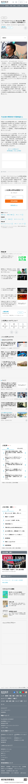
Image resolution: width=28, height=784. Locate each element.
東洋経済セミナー (18, 738)
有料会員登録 (14, 201)
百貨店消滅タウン (9, 523)
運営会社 (3, 766)
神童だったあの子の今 (10, 541)
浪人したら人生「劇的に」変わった (13, 513)
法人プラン (3, 755)
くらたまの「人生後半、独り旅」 (12, 520)
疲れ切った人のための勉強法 (15, 592)
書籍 (14, 698)
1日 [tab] (8, 509)
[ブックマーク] (25, 27)
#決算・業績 (9, 214)
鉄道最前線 (7, 538)
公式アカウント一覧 (16, 766)
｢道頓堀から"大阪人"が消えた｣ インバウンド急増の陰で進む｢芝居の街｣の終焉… (14, 464)
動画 (23, 5)
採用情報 (8, 766)
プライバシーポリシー (19, 768)
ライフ (4, 17)
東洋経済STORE (4, 723)
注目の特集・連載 (7, 552)
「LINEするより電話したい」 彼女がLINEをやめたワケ (8, 256)
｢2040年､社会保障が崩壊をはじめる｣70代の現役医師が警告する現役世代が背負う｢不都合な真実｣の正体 (9, 405)
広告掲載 (24, 766)
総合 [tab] (8, 448)
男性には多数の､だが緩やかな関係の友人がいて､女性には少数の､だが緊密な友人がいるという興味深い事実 (8, 395)
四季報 (9, 698)
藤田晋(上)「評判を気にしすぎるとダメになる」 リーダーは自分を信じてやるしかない (9, 270)
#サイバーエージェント (6, 223)
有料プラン (3, 753)
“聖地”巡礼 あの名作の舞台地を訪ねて (14, 527)
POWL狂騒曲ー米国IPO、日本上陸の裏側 (13, 569)
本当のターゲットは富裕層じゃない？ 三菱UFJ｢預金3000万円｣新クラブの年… (13, 470)
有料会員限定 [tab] (20, 448)
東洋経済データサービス (6, 738)
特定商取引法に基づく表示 (12, 770)
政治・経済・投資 (10, 701)
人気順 (18, 5)
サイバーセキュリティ (5, 710)
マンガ (24, 695)
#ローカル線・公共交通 (17, 580)
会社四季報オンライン (5, 721)
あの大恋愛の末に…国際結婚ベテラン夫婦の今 (15, 531)
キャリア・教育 (19, 701)
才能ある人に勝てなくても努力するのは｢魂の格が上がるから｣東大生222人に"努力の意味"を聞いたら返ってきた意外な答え (8, 304)
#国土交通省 (5, 582)
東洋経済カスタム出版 (19, 740)
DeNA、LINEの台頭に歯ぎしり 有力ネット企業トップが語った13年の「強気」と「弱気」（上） (8, 296)
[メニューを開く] (26, 2)
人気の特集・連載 (7, 507)
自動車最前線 (8, 545)
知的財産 (3, 770)
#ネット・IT (18, 214)
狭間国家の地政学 (13, 611)
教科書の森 (3, 742)
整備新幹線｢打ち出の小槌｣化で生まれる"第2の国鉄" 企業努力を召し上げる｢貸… (13, 476)
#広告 (9, 219)
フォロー (10, 27)
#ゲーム (2, 219)
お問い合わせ (23, 772)
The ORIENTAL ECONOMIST (7, 719)
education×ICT (4, 708)
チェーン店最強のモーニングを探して (13, 534)
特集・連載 (13, 5)
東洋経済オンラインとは (6, 749)
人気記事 (4, 445)
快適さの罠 (11, 601)
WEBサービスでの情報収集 (7, 768)
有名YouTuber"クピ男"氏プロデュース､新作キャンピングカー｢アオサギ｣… (13, 458)
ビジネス (3, 701)
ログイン (21, 2)
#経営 (2, 214)
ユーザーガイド (4, 757)
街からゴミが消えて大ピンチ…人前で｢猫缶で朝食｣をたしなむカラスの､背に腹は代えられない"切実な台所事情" (8, 416)
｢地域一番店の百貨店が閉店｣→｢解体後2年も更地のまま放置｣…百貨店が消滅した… (13, 452)
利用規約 (3, 759)
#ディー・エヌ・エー (19, 223)
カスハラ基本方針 (15, 772)
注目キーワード (6, 576)
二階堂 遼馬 (3, 26)
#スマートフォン (17, 219)
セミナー (3, 698)
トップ (2, 5)
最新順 (7, 5)
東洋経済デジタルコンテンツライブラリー (10, 725)
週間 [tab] (20, 510)
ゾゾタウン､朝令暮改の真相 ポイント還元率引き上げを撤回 (8, 289)
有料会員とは (14, 205)
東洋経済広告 (4, 740)
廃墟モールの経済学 (9, 516)
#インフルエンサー (6, 580)
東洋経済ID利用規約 (5, 772)
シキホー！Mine (4, 727)
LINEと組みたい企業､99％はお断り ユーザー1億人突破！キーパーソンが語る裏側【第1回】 (8, 277)
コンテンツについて (5, 751)
